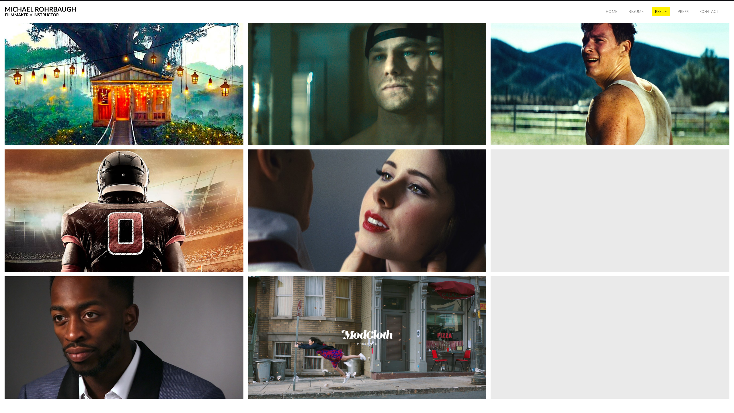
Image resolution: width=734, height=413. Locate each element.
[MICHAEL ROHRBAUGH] (40, 11)
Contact (709, 11)
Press (683, 11)
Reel (659, 11)
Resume (636, 11)
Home (611, 11)
